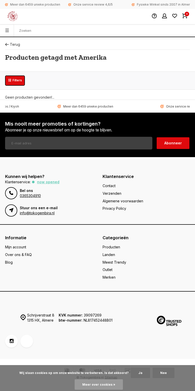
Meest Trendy (114, 262)
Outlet (107, 269)
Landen (109, 254)
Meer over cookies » (98, 384)
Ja (140, 373)
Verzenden (112, 193)
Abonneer (173, 143)
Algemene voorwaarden (123, 201)
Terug (15, 44)
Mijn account (15, 247)
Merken (109, 277)
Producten (111, 247)
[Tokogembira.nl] (17, 16)
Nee (163, 373)
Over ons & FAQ (18, 254)
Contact (109, 186)
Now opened (48, 182)
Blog (9, 262)
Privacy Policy (114, 208)
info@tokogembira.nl (37, 213)
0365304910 (30, 195)
